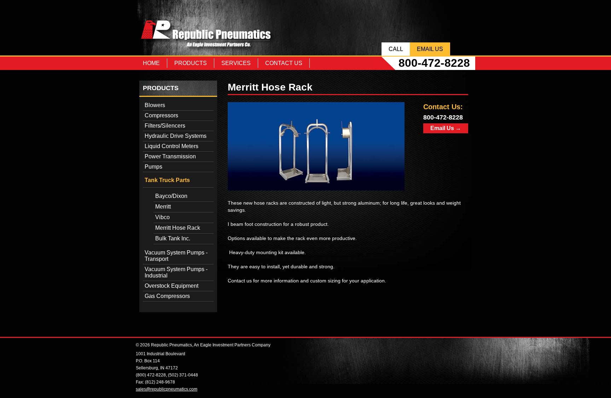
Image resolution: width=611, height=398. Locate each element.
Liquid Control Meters (171, 146)
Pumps (153, 167)
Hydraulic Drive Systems (175, 136)
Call (396, 49)
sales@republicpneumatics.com (166, 389)
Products (190, 63)
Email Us (430, 49)
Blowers (155, 105)
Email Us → (445, 128)
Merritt (163, 207)
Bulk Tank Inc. (172, 238)
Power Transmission (170, 156)
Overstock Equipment (171, 286)
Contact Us (283, 63)
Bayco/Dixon (171, 196)
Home (151, 63)
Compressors (161, 115)
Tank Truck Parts (167, 180)
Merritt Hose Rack (177, 228)
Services (236, 63)
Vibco (162, 217)
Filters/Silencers (165, 126)
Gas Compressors (167, 296)
